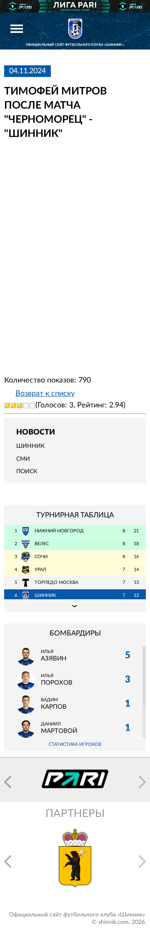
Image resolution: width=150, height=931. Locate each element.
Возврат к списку (45, 393)
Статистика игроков (75, 744)
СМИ (23, 459)
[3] (20, 405)
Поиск (26, 471)
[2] (13, 405)
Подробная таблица (75, 605)
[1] (7, 405)
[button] (7, 782)
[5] (32, 405)
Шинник (30, 446)
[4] (26, 405)
